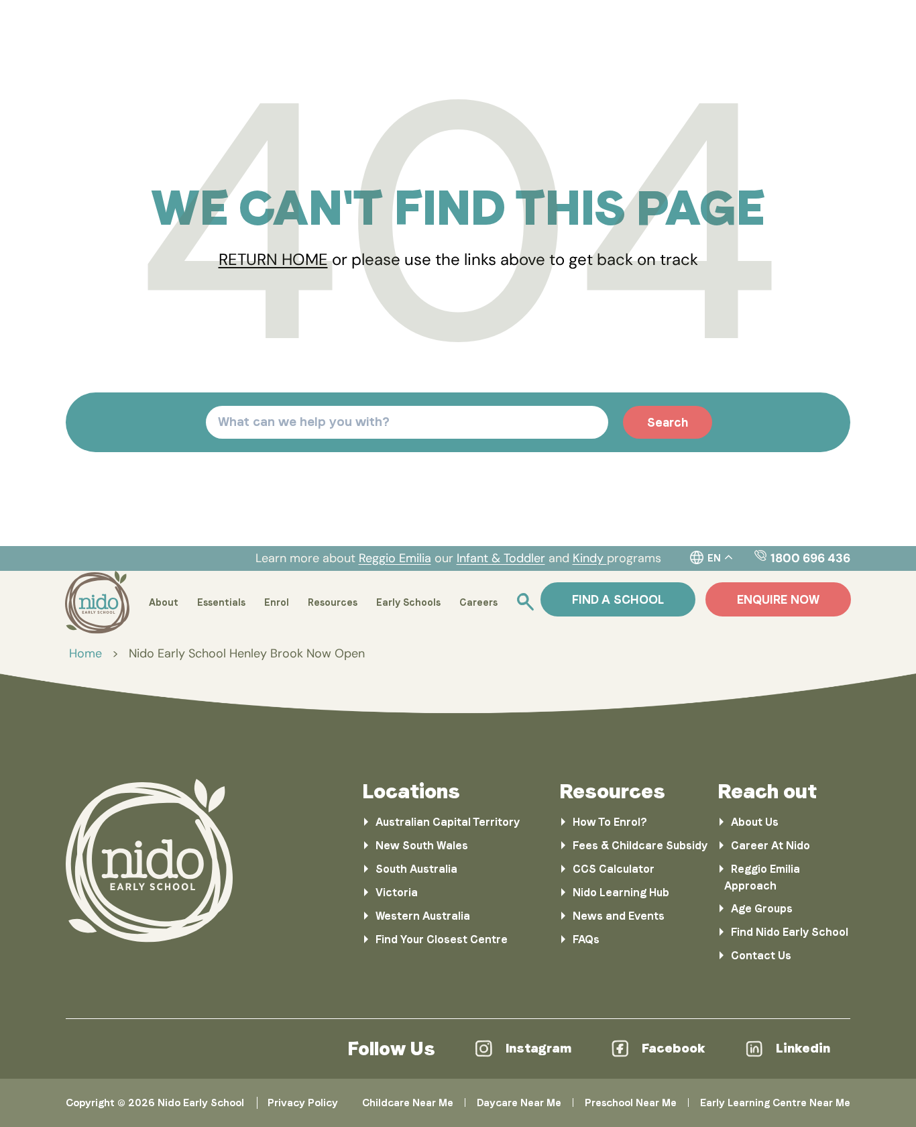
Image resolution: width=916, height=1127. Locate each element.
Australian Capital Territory (448, 822)
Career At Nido (770, 845)
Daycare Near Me (519, 1103)
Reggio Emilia (395, 558)
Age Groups (762, 908)
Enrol (276, 602)
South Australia (416, 869)
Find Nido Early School (789, 932)
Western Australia (423, 916)
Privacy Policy (303, 1103)
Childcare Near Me (407, 1103)
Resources (332, 602)
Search (667, 422)
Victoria (397, 892)
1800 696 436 (810, 558)
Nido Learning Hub (621, 892)
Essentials (221, 602)
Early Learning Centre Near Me (775, 1103)
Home (85, 653)
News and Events (619, 916)
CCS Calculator (613, 869)
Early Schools (408, 602)
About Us (755, 822)
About (163, 602)
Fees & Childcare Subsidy (640, 845)
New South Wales (422, 845)
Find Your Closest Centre (442, 939)
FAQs (586, 939)
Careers (478, 602)
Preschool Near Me (631, 1103)
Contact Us (761, 955)
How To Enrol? (610, 822)
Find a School (618, 599)
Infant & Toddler (501, 558)
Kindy (590, 558)
